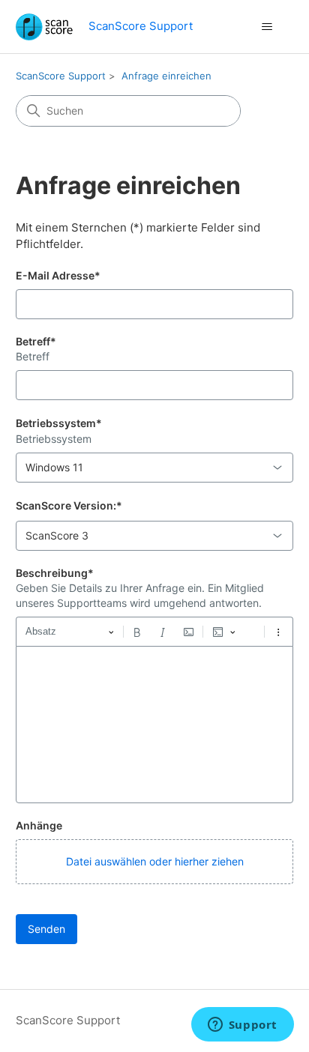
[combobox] (155, 468)
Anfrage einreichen (167, 76)
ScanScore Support (61, 76)
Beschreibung (55, 572)
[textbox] (155, 724)
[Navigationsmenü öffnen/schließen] (266, 27)
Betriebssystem (59, 423)
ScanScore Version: (69, 505)
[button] (155, 861)
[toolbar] (154, 631)
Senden (46, 928)
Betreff (36, 341)
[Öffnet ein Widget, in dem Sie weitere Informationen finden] (242, 1026)
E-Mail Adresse (58, 275)
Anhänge (39, 825)
